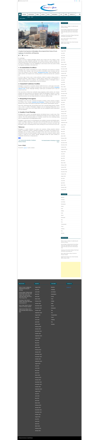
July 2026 (63, 53)
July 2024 (63, 102)
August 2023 (63, 124)
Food (62, 208)
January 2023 (63, 140)
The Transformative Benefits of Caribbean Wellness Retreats (27, 141)
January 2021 (63, 189)
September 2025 (64, 75)
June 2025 (63, 82)
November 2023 (64, 118)
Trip (61, 230)
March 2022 (63, 162)
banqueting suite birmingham (38, 102)
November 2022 (64, 144)
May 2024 (63, 104)
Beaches (24, 14)
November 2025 (64, 71)
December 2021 (64, 169)
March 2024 (63, 109)
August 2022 (63, 151)
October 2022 (63, 147)
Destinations (31, 14)
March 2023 (37, 375)
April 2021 (63, 182)
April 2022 (63, 160)
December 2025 (64, 68)
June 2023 (63, 129)
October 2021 (38, 414)
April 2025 (63, 84)
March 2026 (63, 62)
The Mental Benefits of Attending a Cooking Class (50, 141)
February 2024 (63, 111)
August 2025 (63, 77)
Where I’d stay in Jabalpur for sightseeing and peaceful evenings (25, 289)
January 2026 (63, 66)
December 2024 (64, 93)
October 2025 (63, 73)
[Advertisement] (71, 269)
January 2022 (63, 167)
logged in (25, 147)
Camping (62, 199)
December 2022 (64, 142)
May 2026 (63, 57)
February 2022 (38, 405)
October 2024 (63, 95)
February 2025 (38, 326)
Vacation (62, 233)
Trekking (62, 228)
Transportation (63, 224)
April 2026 (37, 296)
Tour (52, 312)
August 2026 (37, 287)
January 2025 (63, 91)
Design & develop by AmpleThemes (26, 437)
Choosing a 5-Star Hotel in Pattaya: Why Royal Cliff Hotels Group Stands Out (25, 302)
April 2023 (63, 133)
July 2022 (63, 153)
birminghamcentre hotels (43, 72)
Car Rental (63, 201)
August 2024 (63, 100)
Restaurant (54, 14)
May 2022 (63, 158)
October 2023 (63, 120)
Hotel (48, 14)
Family (37, 14)
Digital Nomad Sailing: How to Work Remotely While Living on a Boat (26, 310)
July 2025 (63, 80)
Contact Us (72, 14)
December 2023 (64, 115)
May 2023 (63, 131)
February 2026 (63, 64)
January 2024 (63, 113)
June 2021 (63, 180)
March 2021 (63, 185)
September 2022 (64, 149)
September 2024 (38, 335)
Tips (61, 14)
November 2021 (64, 171)
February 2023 (63, 138)
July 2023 (37, 365)
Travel (65, 14)
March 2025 (63, 86)
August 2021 (63, 176)
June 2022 (63, 156)
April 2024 (63, 106)
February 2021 (63, 187)
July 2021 (63, 178)
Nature (62, 215)
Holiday (43, 14)
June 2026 (63, 55)
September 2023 (64, 122)
